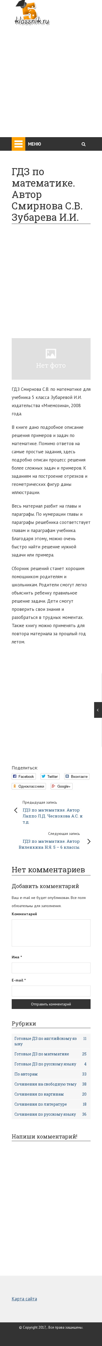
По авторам (50, 1074)
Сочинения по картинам (50, 1094)
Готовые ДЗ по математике (50, 1053)
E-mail (19, 980)
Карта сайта (24, 1299)
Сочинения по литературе (50, 1104)
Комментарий (24, 913)
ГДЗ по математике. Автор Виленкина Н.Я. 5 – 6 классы (49, 840)
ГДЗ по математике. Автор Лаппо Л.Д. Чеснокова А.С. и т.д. (53, 812)
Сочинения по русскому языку (50, 1114)
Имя (17, 957)
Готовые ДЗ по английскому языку (50, 1041)
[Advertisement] (51, 78)
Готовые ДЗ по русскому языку (50, 1064)
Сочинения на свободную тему (50, 1084)
